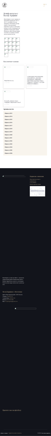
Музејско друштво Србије (35, 184)
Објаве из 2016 (8, 122)
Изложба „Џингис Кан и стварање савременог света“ (12, 101)
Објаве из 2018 (8, 128)
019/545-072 (10, 296)
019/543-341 (12, 298)
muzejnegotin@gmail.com (11, 301)
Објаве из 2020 (8, 134)
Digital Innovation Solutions (15, 433)
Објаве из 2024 (8, 147)
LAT (44, 6)
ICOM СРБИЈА (33, 182)
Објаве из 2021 (8, 138)
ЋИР (44, 4)
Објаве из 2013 (8, 113)
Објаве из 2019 (8, 131)
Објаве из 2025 (8, 150)
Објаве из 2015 (8, 119)
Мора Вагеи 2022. (9, 80)
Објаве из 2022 (8, 141)
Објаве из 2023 (8, 144)
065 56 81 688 (10, 299)
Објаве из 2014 (8, 116)
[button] (41, 5)
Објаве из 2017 (8, 125)
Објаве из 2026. (8, 153)
